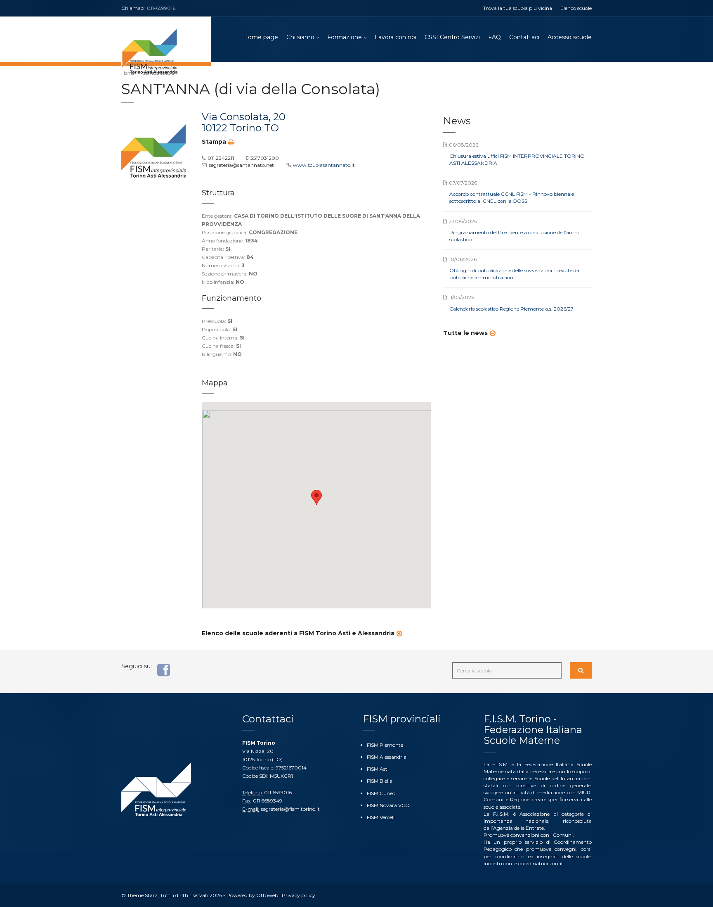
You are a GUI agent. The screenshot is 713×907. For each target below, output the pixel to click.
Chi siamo (300, 37)
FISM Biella (379, 781)
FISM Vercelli (381, 817)
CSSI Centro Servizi (452, 37)
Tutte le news (465, 333)
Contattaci (524, 37)
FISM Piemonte (385, 745)
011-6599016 (161, 8)
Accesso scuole (570, 37)
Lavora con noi (395, 37)
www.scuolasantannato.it (324, 165)
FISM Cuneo (381, 793)
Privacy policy (298, 895)
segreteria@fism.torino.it (290, 809)
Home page (260, 37)
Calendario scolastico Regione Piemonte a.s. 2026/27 (511, 309)
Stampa (214, 141)
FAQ (494, 37)
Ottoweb (267, 895)
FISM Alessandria (386, 757)
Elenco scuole (576, 8)
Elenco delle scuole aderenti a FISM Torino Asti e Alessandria (298, 633)
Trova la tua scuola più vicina (517, 8)
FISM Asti (378, 769)
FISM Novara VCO (388, 805)
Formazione (344, 37)
